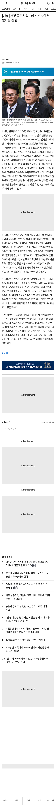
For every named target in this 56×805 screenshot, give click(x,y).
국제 (28, 800)
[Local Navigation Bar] (2, 3)
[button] (2, 3)
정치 (16, 800)
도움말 (43, 422)
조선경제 (50, 800)
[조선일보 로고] (28, 3)
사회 (39, 800)
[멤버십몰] (28, 365)
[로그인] (53, 3)
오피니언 (5, 800)
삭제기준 (50, 422)
